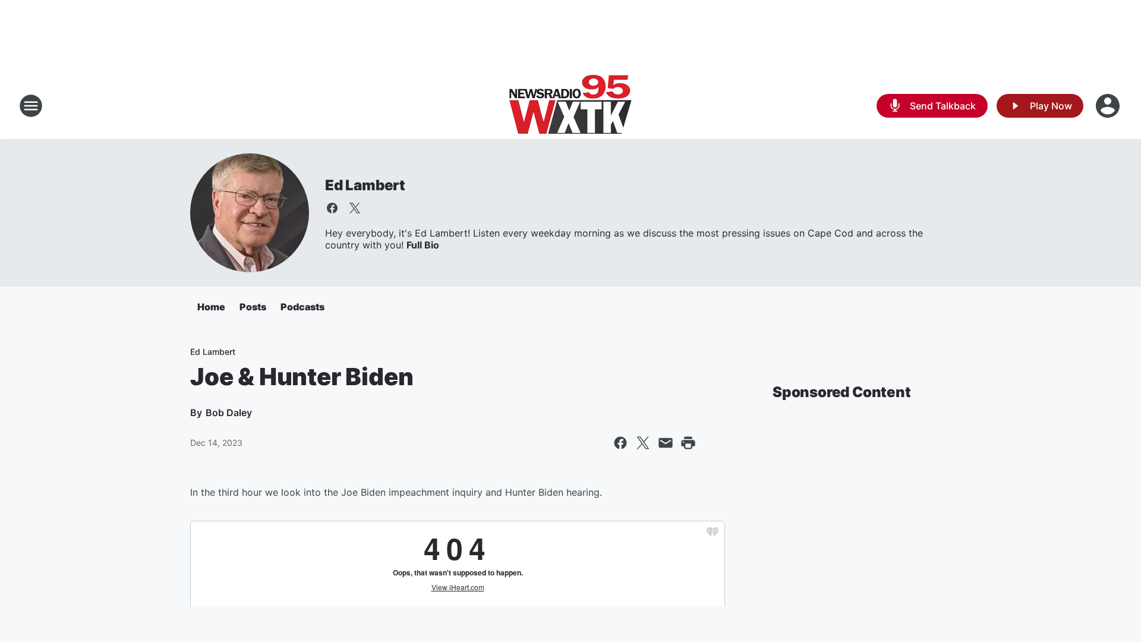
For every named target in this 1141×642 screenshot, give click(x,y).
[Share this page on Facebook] (620, 443)
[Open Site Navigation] (31, 106)
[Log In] (1109, 106)
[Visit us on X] (355, 208)
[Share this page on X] (643, 443)
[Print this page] (688, 443)
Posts (252, 307)
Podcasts (302, 307)
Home (211, 307)
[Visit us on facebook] (332, 208)
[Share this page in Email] (665, 443)
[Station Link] (570, 106)
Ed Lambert (365, 185)
